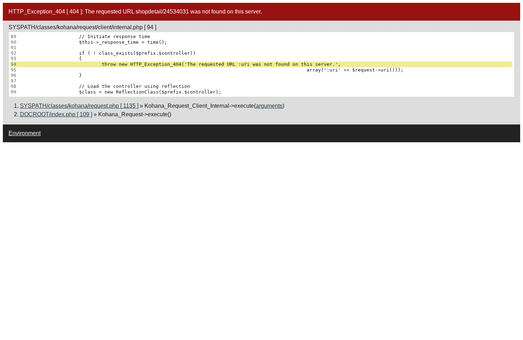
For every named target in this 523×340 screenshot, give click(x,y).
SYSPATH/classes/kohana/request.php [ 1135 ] (79, 106)
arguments (269, 106)
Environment (25, 133)
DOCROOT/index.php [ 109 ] (56, 114)
